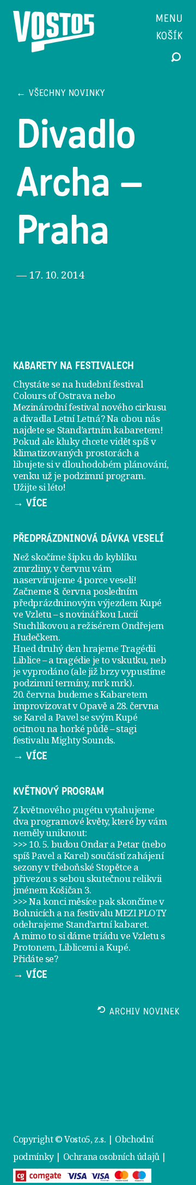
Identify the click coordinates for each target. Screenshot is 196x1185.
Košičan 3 (69, 890)
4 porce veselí (105, 579)
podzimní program (103, 475)
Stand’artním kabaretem (108, 430)
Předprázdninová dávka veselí (88, 539)
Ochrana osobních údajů (111, 1157)
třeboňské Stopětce (91, 867)
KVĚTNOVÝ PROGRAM (58, 791)
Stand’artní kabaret (106, 924)
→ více (30, 503)
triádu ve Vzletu (126, 935)
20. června (34, 694)
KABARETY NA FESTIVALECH (73, 366)
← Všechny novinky (60, 94)
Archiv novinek (144, 1012)
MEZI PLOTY (141, 912)
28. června (138, 705)
